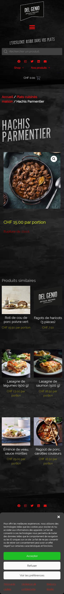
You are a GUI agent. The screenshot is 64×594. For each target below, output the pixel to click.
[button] (58, 517)
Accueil (7, 97)
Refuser (32, 565)
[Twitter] (32, 61)
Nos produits (39, 67)
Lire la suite (16, 338)
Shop (17, 67)
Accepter (32, 556)
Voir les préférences (32, 575)
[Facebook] (19, 61)
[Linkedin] (38, 61)
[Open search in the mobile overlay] (32, 51)
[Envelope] (45, 61)
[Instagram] (25, 61)
